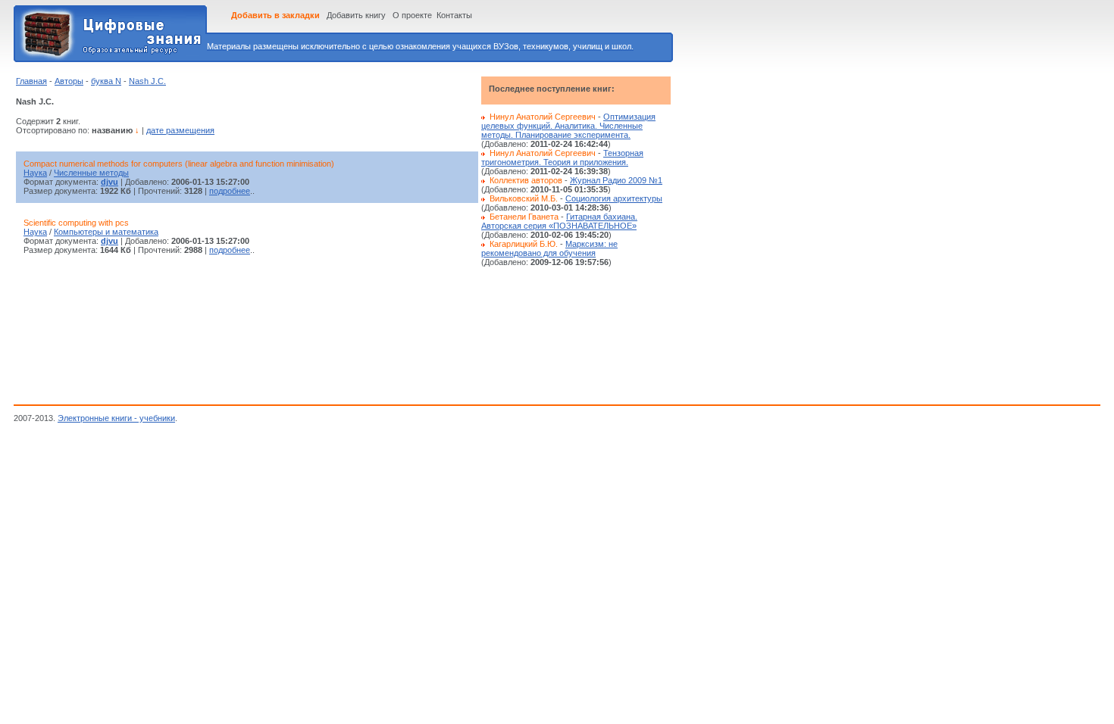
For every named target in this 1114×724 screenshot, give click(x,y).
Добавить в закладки (275, 15)
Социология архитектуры (613, 198)
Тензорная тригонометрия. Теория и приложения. (562, 157)
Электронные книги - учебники (116, 418)
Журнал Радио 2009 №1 (616, 180)
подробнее (229, 190)
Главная (31, 81)
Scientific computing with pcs (76, 222)
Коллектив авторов (526, 180)
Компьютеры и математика (106, 231)
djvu (109, 181)
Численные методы (91, 172)
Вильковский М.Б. (524, 198)
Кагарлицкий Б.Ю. (524, 243)
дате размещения (180, 130)
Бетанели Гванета (524, 216)
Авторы (69, 81)
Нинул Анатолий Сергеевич (543, 116)
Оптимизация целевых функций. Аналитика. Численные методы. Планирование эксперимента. (568, 125)
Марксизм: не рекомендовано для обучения (549, 248)
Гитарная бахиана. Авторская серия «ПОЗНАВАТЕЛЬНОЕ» (559, 221)
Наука (35, 172)
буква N (106, 81)
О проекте (412, 15)
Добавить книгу (356, 15)
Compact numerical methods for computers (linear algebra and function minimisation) (178, 163)
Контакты (454, 15)
